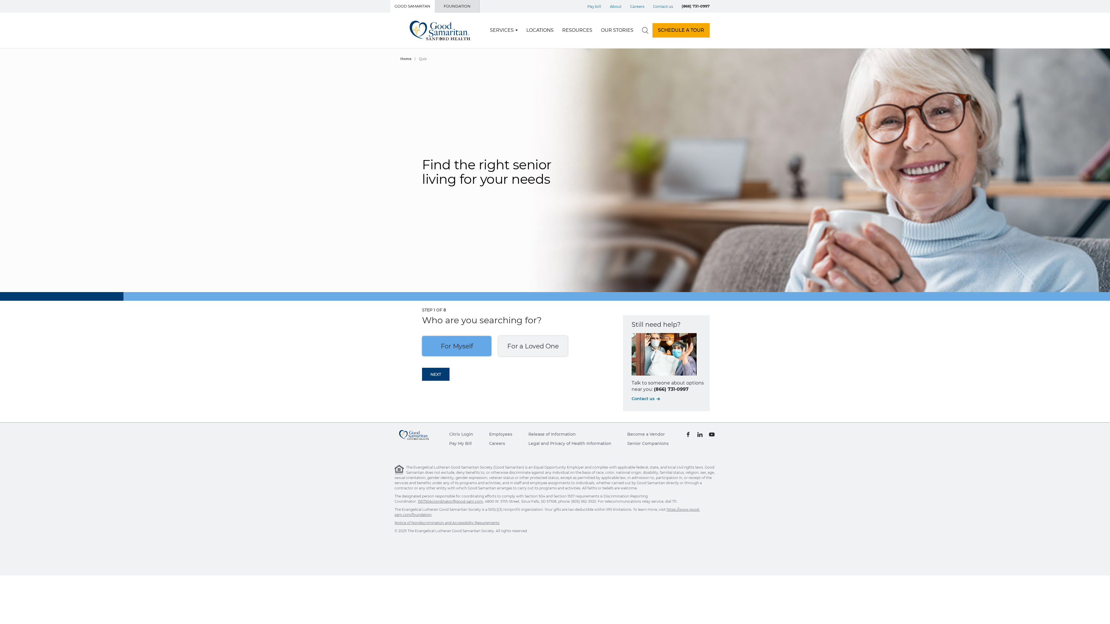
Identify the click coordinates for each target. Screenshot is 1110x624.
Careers (637, 6)
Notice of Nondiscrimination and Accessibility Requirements (447, 523)
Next (435, 374)
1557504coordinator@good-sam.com (450, 501)
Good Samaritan (412, 6)
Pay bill (594, 6)
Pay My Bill (460, 443)
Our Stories (617, 30)
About (615, 6)
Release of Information (552, 434)
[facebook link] (688, 434)
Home (406, 58)
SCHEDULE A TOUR (681, 30)
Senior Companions (648, 443)
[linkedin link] (700, 434)
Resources (577, 30)
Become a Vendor (646, 434)
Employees (500, 434)
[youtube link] (711, 434)
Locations (540, 30)
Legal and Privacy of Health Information (569, 443)
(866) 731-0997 (696, 6)
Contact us (663, 6)
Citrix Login (461, 434)
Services (502, 30)
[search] (645, 30)
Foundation (457, 6)
